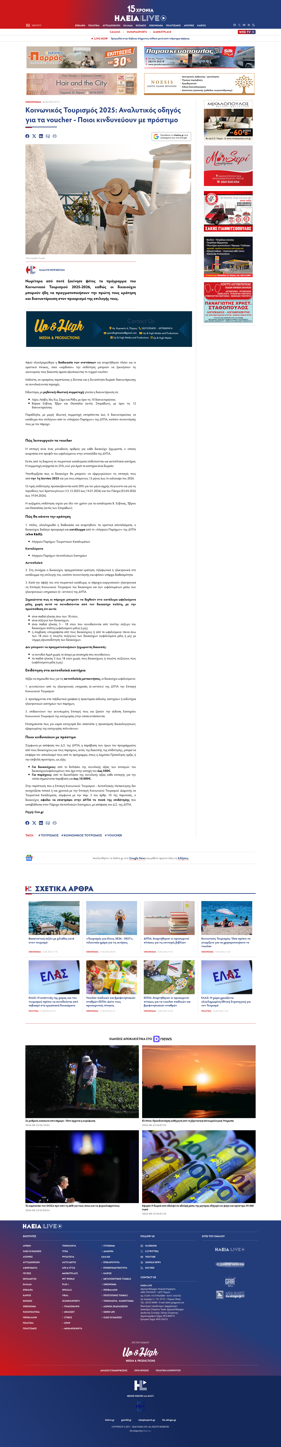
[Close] (192, 672)
